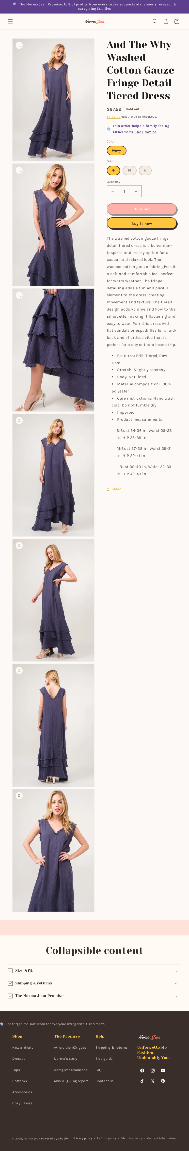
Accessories (22, 1092)
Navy (119, 151)
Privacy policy (83, 1138)
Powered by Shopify (55, 1138)
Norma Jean (32, 1138)
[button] (10, 21)
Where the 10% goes (70, 1047)
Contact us (104, 1081)
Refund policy (106, 1138)
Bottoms (19, 1081)
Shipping (114, 116)
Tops (16, 1070)
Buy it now (141, 223)
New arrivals (22, 1047)
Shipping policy (132, 1138)
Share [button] (116, 489)
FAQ (98, 1070)
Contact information (161, 1138)
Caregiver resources (70, 1070)
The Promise (146, 132)
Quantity (113, 182)
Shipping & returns (111, 1047)
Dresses (18, 1059)
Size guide (104, 1059)
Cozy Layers (22, 1103)
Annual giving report (71, 1081)
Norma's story (66, 1059)
